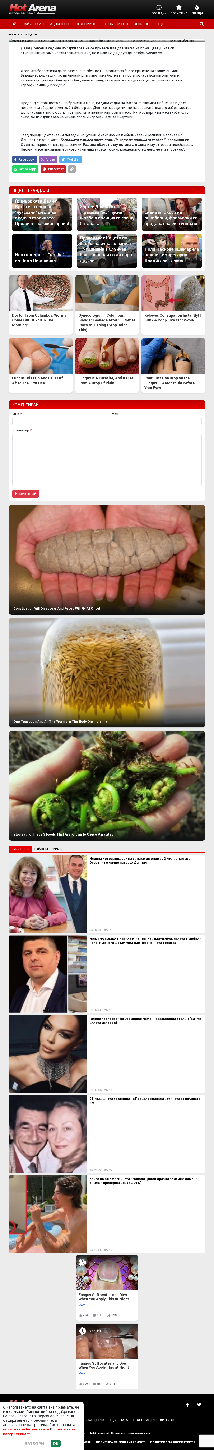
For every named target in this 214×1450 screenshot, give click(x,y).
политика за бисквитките (26, 1429)
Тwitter (73, 159)
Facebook (27, 159)
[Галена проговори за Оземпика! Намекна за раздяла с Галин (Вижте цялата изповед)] (48, 1054)
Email (114, 414)
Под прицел (144, 1420)
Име (17, 414)
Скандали (30, 34)
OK (56, 1443)
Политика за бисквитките (172, 1442)
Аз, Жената (119, 1420)
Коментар (22, 430)
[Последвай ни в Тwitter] (199, 1405)
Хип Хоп (167, 1420)
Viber (50, 159)
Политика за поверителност (120, 1442)
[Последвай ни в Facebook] (187, 1405)
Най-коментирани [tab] (48, 849)
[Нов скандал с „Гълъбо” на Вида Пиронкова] (42, 251)
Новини (14, 34)
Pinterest (56, 169)
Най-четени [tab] (20, 849)
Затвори (34, 1443)
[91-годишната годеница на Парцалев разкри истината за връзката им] (48, 1134)
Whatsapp (27, 169)
